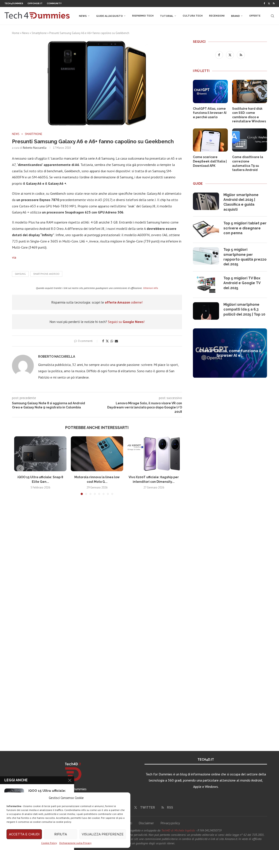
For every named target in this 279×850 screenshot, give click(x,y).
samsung (20, 273)
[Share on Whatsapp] (112, 341)
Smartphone (39, 33)
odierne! (124, 302)
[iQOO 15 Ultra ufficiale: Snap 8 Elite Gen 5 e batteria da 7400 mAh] (40, 453)
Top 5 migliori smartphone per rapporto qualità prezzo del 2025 (245, 256)
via (14, 257)
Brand (235, 16)
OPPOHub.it (35, 3)
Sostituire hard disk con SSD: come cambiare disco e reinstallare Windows (249, 115)
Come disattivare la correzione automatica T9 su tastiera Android (247, 163)
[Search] (272, 16)
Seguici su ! (126, 321)
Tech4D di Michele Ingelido (178, 830)
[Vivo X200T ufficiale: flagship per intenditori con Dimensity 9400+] (154, 453)
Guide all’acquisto (109, 16)
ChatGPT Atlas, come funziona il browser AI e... (230, 353)
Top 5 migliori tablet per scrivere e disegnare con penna (245, 228)
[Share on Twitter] (107, 341)
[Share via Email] (116, 341)
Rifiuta (60, 834)
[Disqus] (97, 563)
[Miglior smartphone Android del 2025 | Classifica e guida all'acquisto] (206, 201)
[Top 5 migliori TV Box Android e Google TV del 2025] (206, 284)
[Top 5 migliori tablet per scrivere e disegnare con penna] (206, 229)
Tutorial (166, 16)
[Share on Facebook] (103, 341)
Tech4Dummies (13, 3)
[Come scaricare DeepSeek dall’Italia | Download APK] (210, 140)
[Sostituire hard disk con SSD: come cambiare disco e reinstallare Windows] (249, 91)
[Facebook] (264, 3)
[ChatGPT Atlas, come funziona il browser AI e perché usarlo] (210, 91)
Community (54, 3)
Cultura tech (192, 15)
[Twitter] (269, 3)
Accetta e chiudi (24, 834)
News (83, 16)
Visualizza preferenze (103, 834)
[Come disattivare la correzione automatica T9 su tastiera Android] (249, 140)
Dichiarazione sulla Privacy (75, 843)
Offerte (254, 15)
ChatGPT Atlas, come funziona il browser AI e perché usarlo (209, 113)
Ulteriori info (150, 288)
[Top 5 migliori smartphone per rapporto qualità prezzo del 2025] (206, 256)
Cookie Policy (49, 843)
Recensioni (217, 15)
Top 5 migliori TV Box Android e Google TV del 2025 (241, 283)
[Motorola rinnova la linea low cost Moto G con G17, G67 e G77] (97, 453)
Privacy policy (170, 823)
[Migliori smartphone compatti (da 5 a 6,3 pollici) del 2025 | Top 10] (206, 311)
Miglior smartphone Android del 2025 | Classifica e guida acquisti (241, 202)
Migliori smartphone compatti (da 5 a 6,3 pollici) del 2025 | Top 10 (244, 309)
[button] (20, 468)
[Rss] (274, 3)
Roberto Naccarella (34, 148)
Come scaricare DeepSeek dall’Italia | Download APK (210, 161)
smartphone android (46, 273)
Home (15, 33)
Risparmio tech (142, 15)
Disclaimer (146, 823)
